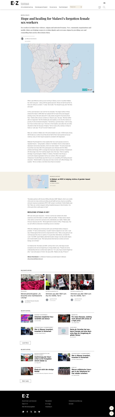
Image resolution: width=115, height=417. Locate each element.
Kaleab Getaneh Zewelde (32, 301)
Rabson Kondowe (55, 183)
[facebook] (27, 411)
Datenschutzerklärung (75, 401)
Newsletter (48, 401)
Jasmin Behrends (40, 373)
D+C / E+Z (53, 299)
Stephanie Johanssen (48, 373)
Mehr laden (25, 381)
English (104, 3)
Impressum (48, 406)
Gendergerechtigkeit (41, 7)
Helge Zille (38, 362)
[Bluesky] (39, 411)
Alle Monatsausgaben (28, 406)
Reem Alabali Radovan (41, 333)
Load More (25, 343)
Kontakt (71, 404)
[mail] (23, 411)
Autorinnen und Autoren (29, 401)
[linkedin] (35, 411)
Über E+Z (25, 404)
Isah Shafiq (38, 320)
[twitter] (31, 411)
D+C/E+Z (74, 337)
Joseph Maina (76, 322)
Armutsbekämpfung (27, 7)
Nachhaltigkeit (63, 7)
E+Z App (48, 404)
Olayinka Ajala (76, 375)
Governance (53, 7)
